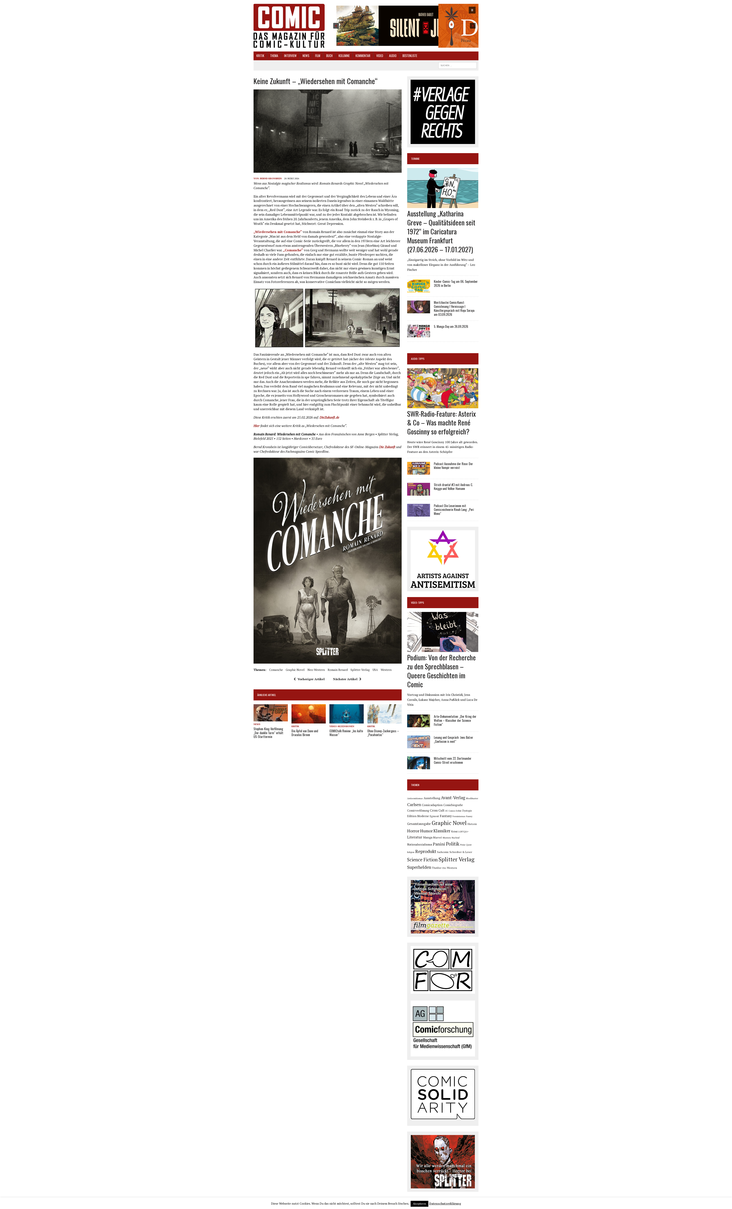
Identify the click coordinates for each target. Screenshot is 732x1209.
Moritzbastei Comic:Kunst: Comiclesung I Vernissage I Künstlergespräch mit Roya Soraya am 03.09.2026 (454, 308)
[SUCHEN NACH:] (457, 65)
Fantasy (446, 816)
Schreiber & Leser (460, 852)
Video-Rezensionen (341, 726)
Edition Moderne (418, 816)
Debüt (459, 810)
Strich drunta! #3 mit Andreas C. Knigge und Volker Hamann (453, 486)
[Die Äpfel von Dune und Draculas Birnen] (308, 721)
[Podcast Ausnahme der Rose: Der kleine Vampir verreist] (418, 472)
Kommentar (363, 55)
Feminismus (459, 816)
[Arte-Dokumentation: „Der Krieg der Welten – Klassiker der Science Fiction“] (418, 725)
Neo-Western (316, 670)
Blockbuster (472, 798)
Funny (469, 816)
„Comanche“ (293, 250)
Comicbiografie (453, 805)
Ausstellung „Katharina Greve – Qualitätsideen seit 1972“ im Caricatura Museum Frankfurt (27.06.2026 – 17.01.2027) (441, 231)
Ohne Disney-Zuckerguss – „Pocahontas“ (383, 733)
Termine (415, 159)
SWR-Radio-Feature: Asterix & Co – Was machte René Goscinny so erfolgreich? (441, 422)
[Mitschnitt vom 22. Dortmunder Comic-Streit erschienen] (418, 767)
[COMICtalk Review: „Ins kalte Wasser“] (346, 721)
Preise (462, 844)
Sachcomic (443, 852)
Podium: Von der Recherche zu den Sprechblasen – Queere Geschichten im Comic (441, 670)
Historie (472, 824)
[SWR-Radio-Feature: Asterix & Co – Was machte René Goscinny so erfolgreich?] (442, 406)
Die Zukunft (387, 447)
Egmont (434, 816)
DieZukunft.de (329, 417)
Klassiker (441, 831)
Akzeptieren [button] (419, 1203)
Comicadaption (432, 805)
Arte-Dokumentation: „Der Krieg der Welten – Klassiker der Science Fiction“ (455, 720)
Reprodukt (425, 851)
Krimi (454, 831)
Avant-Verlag (453, 797)
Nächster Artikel (345, 679)
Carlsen (414, 804)
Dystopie (467, 810)
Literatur (414, 837)
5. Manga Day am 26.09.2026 (451, 326)
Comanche (276, 670)
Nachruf (456, 837)
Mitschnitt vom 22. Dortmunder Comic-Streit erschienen (452, 760)
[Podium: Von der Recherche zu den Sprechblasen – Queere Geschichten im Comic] (442, 649)
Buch (329, 55)
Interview (290, 55)
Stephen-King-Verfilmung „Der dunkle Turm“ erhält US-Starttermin (268, 733)
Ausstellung (432, 798)
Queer (469, 844)
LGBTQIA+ (463, 831)
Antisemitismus (415, 798)
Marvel (437, 837)
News (306, 55)
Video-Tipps (417, 602)
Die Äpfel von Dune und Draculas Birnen (304, 733)
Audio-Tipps (417, 359)
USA (375, 670)
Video (379, 55)
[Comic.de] (289, 26)
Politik (452, 844)
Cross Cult (437, 810)
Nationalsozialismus (419, 844)
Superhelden (419, 867)
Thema (274, 55)
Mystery (447, 837)
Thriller (436, 868)
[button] (404, 26)
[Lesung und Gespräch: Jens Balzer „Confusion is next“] (418, 746)
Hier (257, 426)
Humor (426, 831)
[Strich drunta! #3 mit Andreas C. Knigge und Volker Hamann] (418, 493)
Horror (413, 831)
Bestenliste (409, 55)
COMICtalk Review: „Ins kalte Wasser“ (346, 733)
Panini (439, 844)
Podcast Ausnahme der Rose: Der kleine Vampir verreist (453, 465)
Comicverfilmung (418, 810)
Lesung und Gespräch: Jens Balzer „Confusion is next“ (453, 739)
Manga (427, 837)
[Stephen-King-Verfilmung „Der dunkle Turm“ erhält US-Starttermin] (271, 719)
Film (317, 55)
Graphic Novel (295, 670)
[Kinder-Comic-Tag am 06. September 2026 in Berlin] (418, 290)
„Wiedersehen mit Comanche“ (278, 232)
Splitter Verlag (360, 670)
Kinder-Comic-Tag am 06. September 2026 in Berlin (456, 283)
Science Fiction (422, 860)
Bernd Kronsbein (271, 178)
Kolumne (344, 55)
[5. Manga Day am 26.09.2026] (418, 335)
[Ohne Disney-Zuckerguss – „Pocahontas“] (384, 721)
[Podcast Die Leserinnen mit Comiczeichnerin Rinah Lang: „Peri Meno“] (418, 514)
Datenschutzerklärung (445, 1203)
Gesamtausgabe (419, 824)
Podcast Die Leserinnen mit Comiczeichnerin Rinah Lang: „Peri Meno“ (454, 509)
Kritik (260, 55)
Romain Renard (338, 670)
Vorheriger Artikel (311, 679)
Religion (410, 852)
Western (386, 670)
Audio (392, 55)
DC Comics (450, 810)
